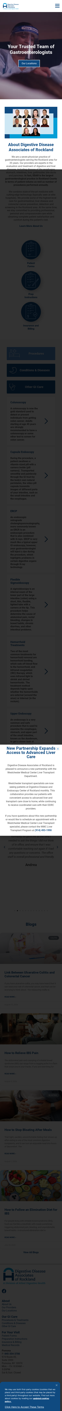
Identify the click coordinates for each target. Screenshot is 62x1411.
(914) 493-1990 (43, 830)
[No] (56, 1385)
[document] (31, 790)
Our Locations (29, 63)
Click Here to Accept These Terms (24, 1407)
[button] (57, 6)
